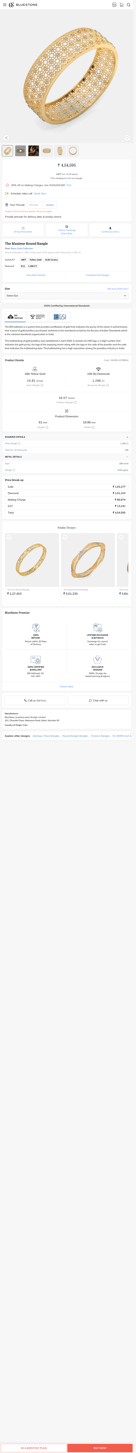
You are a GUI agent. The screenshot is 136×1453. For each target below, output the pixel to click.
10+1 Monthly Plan (34, 1448)
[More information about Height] (47, 427)
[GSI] (59, 317)
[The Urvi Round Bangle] (32, 560)
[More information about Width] (93, 427)
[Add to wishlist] (127, 138)
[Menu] (5, 5)
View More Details (35, 275)
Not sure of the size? (118, 288)
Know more (66, 686)
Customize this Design (97, 275)
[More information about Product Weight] (75, 402)
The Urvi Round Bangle (18, 589)
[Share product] (6, 138)
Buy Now (100, 1448)
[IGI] (37, 317)
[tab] (7, 150)
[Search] (128, 5)
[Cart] (121, 5)
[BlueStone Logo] (23, 4)
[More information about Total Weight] (19, 443)
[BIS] (15, 317)
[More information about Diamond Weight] (107, 385)
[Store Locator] (114, 5)
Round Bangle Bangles (75, 735)
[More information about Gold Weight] (42, 385)
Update (50, 204)
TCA (68, 185)
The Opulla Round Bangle (75, 589)
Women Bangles (100, 735)
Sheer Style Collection (22, 248)
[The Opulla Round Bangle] (88, 560)
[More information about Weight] (14, 470)
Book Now (40, 193)
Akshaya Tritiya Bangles (46, 735)
